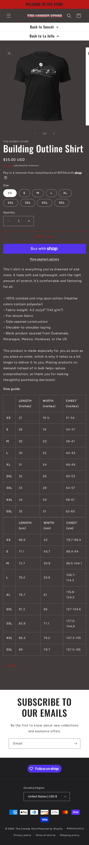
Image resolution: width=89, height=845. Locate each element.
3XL (28, 203)
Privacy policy (22, 835)
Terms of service (46, 835)
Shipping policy (69, 835)
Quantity (9, 212)
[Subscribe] (75, 744)
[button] (8, 15)
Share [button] (12, 665)
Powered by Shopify (50, 828)
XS (10, 193)
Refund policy (75, 828)
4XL (45, 203)
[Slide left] (35, 133)
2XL (11, 203)
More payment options (44, 259)
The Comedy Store (27, 828)
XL (65, 193)
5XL (62, 203)
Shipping (8, 165)
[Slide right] (54, 133)
